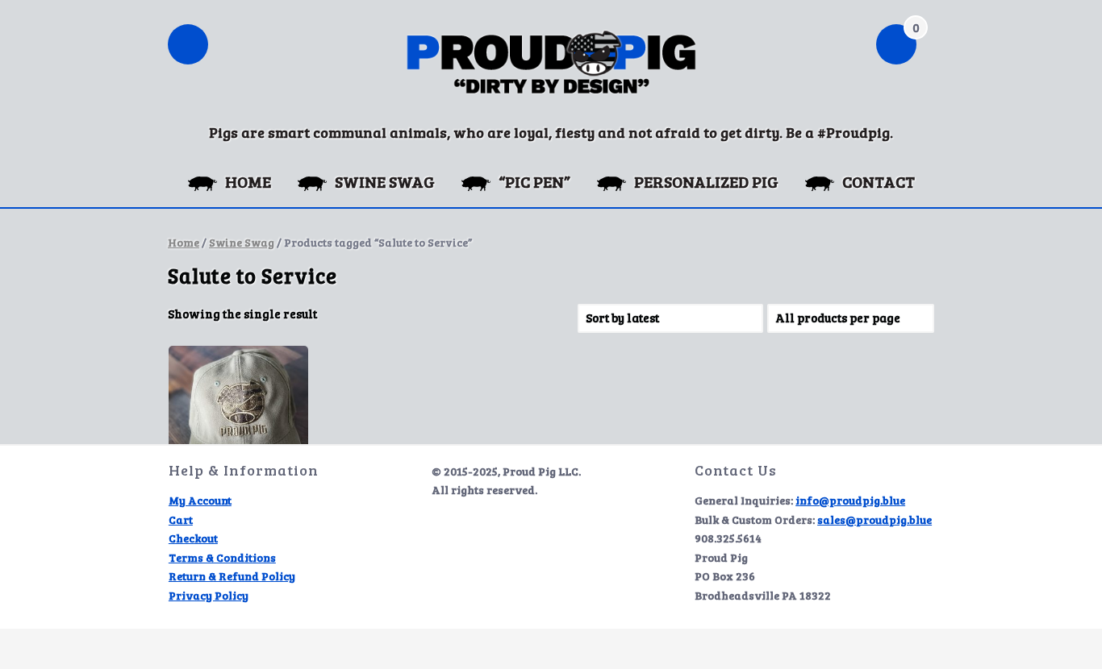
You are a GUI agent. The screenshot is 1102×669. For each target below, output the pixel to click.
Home (183, 242)
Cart (181, 519)
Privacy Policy (208, 595)
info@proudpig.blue (850, 500)
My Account (200, 500)
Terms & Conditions (222, 557)
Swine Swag (241, 242)
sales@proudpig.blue (874, 519)
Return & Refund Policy (232, 576)
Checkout (193, 538)
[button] (188, 46)
